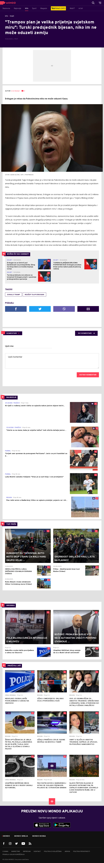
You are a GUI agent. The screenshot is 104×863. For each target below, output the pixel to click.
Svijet (12, 16)
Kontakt (37, 851)
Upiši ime (9, 346)
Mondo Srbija (21, 836)
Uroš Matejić (15, 91)
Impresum (27, 851)
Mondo (6, 836)
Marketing (15, 851)
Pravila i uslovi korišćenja (13, 855)
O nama (5, 851)
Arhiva (67, 851)
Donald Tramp (13, 295)
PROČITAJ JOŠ (14, 666)
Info (6, 16)
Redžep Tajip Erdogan (34, 295)
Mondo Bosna (39, 836)
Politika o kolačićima (53, 851)
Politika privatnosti (81, 851)
